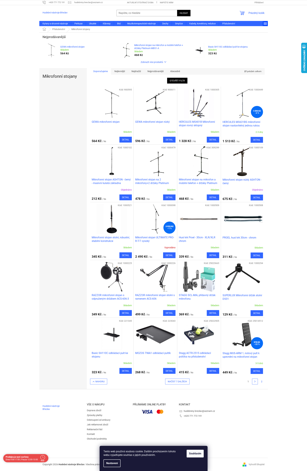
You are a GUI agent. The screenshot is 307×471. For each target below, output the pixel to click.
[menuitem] (55, 23)
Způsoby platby (94, 415)
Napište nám (166, 2)
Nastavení (112, 463)
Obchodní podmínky (97, 438)
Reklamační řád (94, 429)
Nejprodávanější (155, 71)
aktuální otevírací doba (140, 2)
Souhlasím (195, 453)
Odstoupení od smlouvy (98, 420)
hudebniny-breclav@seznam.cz (199, 411)
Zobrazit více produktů (152, 62)
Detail (125, 139)
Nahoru (100, 381)
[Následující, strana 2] (255, 381)
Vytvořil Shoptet (257, 464)
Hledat (184, 13)
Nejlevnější (119, 71)
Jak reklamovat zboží (97, 424)
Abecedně (175, 71)
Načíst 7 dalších (177, 381)
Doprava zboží (94, 410)
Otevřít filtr (177, 80)
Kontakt (91, 434)
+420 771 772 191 (193, 416)
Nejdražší (136, 71)
